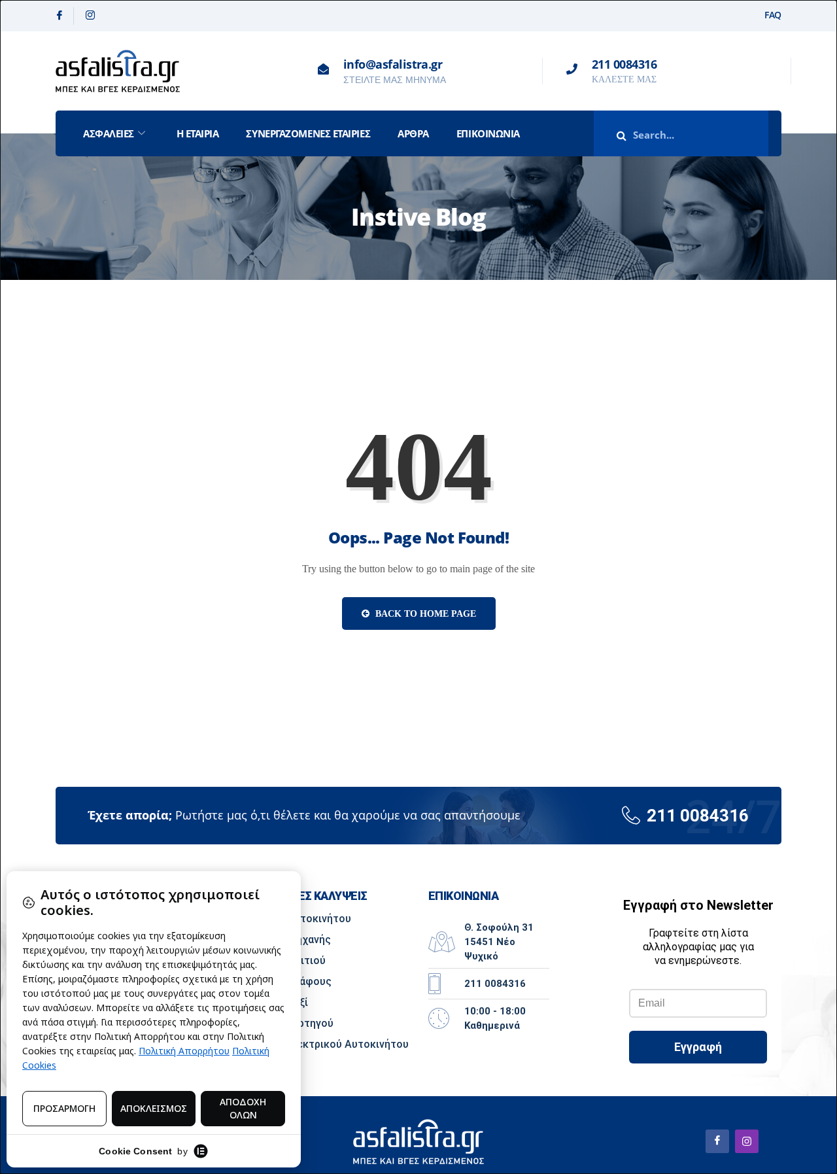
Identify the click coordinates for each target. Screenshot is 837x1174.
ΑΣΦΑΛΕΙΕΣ (108, 133)
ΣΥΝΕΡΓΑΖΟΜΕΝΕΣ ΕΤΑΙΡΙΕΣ (308, 133)
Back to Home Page (424, 614)
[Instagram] (90, 16)
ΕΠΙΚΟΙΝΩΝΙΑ (488, 133)
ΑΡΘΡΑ (413, 133)
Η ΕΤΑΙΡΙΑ (198, 133)
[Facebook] (60, 16)
